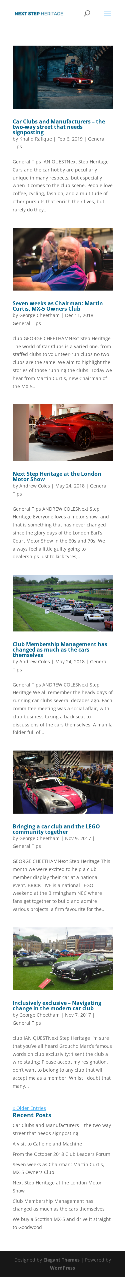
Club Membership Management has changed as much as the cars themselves (60, 650)
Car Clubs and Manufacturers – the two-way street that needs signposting (59, 127)
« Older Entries (29, 1108)
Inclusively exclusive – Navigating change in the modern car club (57, 1005)
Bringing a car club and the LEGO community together (56, 829)
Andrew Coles (34, 485)
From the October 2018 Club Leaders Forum (61, 1154)
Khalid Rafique (35, 139)
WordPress (62, 1268)
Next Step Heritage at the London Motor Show (57, 476)
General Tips (27, 323)
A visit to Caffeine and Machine (47, 1143)
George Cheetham (39, 315)
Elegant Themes (61, 1260)
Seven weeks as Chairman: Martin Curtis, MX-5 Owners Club (58, 306)
